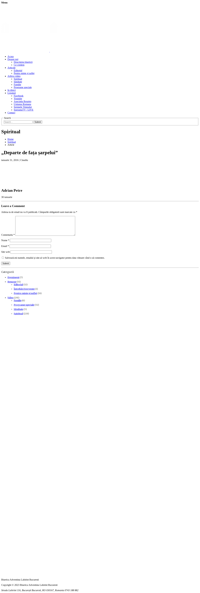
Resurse (12, 281)
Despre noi (13, 59)
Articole (11, 67)
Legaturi (12, 93)
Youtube (18, 98)
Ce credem (19, 65)
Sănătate (18, 81)
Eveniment (13, 277)
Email (5, 246)
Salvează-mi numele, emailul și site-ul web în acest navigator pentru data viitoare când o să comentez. (55, 257)
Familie (17, 84)
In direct (12, 90)
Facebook (18, 95)
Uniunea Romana (22, 104)
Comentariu (8, 235)
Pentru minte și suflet (24, 73)
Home (11, 139)
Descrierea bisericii (23, 62)
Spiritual (18, 79)
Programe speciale (23, 87)
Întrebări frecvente (24, 289)
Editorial (18, 70)
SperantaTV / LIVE (23, 109)
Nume (5, 240)
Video (11, 297)
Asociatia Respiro (22, 101)
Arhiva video (14, 76)
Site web (5, 252)
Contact (11, 112)
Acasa (11, 56)
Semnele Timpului (23, 107)
